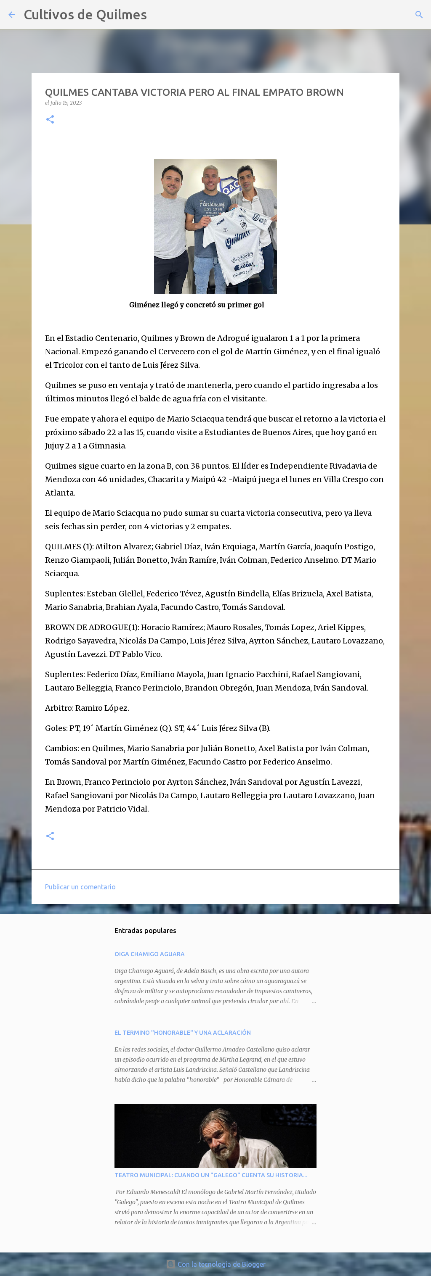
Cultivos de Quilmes (85, 14)
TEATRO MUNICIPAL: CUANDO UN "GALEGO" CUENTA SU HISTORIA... (210, 1175)
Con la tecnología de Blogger (221, 1264)
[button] (50, 120)
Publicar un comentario (80, 887)
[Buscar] (159, 15)
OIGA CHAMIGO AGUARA (149, 954)
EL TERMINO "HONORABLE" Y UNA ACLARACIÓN (182, 1032)
